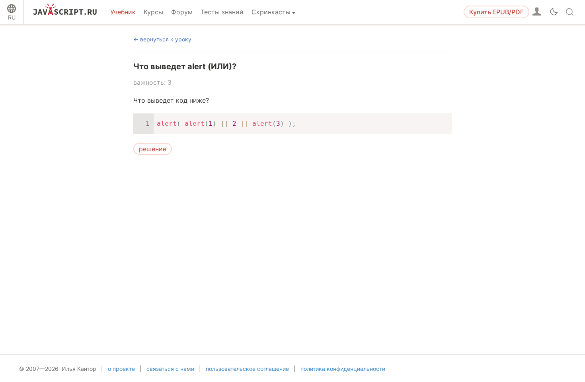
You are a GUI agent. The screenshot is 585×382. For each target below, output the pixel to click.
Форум (182, 12)
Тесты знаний (222, 12)
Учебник (123, 12)
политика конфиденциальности (342, 368)
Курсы (153, 12)
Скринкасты (271, 12)
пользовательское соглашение (247, 368)
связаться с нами (170, 368)
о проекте (121, 368)
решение (152, 149)
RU (12, 17)
